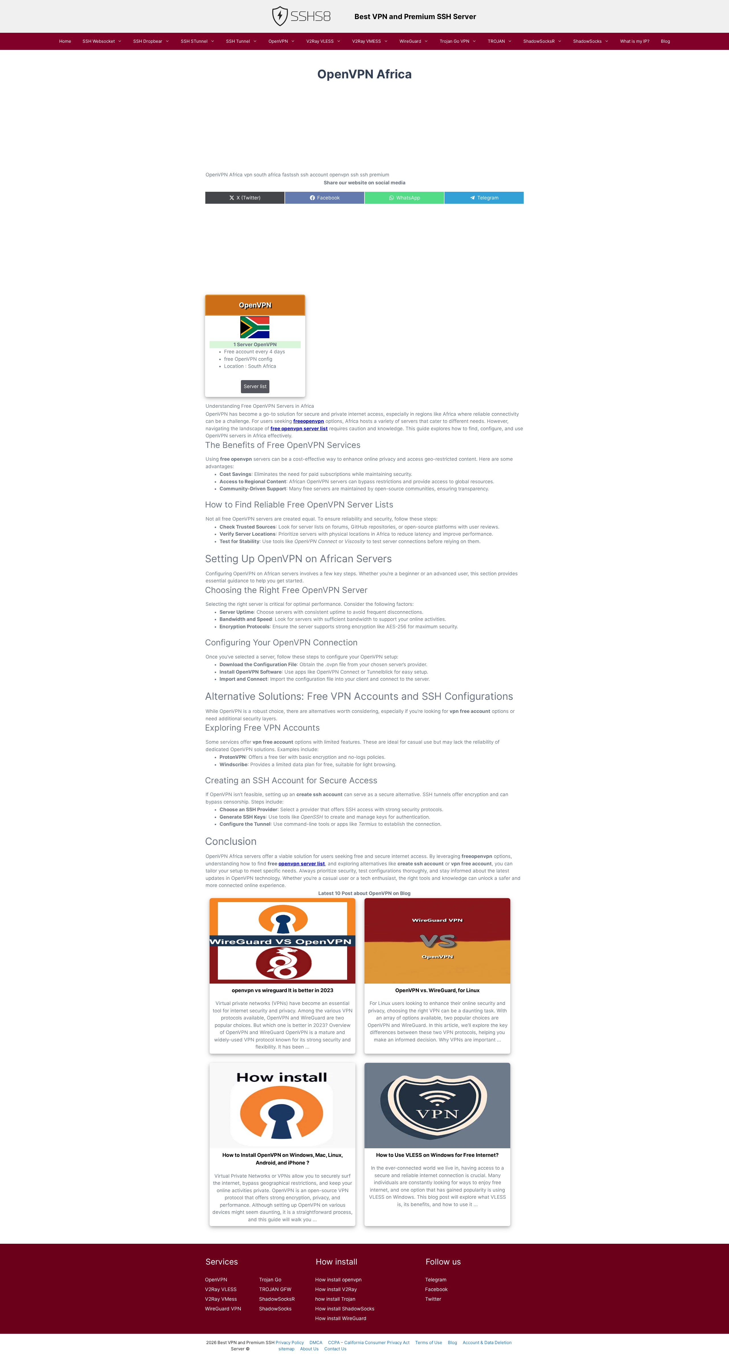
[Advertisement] (364, 131)
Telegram (436, 1279)
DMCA (316, 1342)
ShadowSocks (587, 41)
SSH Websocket (99, 41)
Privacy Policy (290, 1342)
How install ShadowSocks (344, 1309)
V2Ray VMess (221, 1299)
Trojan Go (270, 1279)
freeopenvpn (308, 421)
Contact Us (335, 1348)
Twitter (433, 1299)
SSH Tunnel (238, 41)
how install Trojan (335, 1299)
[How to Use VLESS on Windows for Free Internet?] (437, 1105)
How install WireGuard (340, 1318)
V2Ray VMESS (366, 41)
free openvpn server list (299, 428)
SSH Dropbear (147, 41)
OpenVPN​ (278, 41)
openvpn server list (302, 863)
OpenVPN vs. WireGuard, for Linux (437, 990)
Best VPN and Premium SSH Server (415, 16)
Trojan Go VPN (454, 41)
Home (65, 41)
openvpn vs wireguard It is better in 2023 (282, 990)
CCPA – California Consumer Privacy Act (368, 1342)
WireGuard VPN (223, 1309)
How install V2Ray (336, 1289)
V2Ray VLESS (320, 41)
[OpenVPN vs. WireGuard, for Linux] (437, 941)
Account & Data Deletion (487, 1342)
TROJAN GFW (275, 1289)
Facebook (436, 1289)
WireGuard (410, 41)
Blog (665, 41)
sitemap (286, 1348)
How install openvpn (338, 1279)
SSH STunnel (194, 41)
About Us (309, 1348)
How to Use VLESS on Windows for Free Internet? (437, 1155)
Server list (255, 386)
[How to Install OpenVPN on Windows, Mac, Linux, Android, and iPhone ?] (282, 1105)
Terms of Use (428, 1342)
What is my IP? (635, 41)
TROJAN (496, 41)
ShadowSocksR (539, 41)
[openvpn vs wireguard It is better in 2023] (282, 941)
